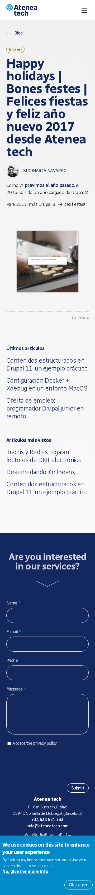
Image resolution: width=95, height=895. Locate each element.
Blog (18, 33)
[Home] (30, 10)
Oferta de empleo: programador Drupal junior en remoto (45, 408)
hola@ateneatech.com (47, 825)
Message (16, 689)
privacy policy (45, 743)
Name (13, 603)
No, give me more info (25, 871)
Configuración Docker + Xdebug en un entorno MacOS (47, 384)
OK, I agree (78, 885)
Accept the (34, 743)
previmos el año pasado (49, 185)
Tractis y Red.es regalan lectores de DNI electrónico (44, 456)
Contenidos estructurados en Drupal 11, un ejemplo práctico (47, 364)
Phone (12, 660)
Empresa (15, 49)
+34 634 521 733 (47, 819)
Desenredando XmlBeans (40, 472)
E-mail (13, 631)
